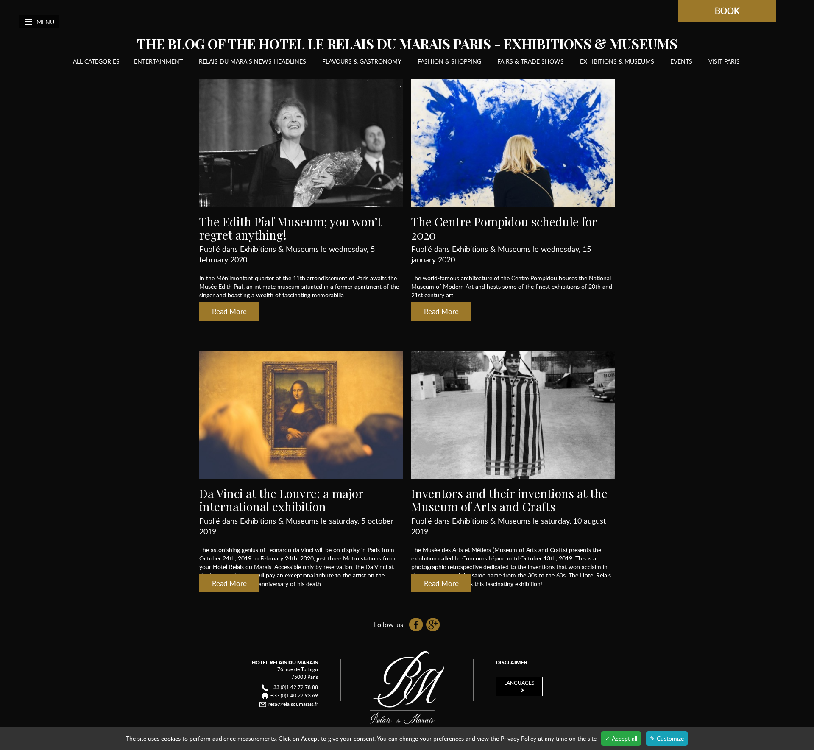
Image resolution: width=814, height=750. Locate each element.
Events (681, 61)
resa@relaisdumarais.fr (293, 704)
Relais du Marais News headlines (252, 61)
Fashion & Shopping (449, 61)
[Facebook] (416, 623)
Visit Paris (724, 61)
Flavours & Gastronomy (361, 61)
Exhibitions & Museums (617, 61)
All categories (96, 61)
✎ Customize (667, 738)
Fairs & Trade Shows (530, 61)
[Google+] (433, 623)
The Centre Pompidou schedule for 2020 (504, 228)
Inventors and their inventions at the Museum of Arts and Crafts (509, 499)
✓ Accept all (621, 738)
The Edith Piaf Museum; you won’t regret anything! (290, 228)
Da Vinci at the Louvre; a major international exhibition (281, 499)
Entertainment (158, 61)
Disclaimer (511, 662)
